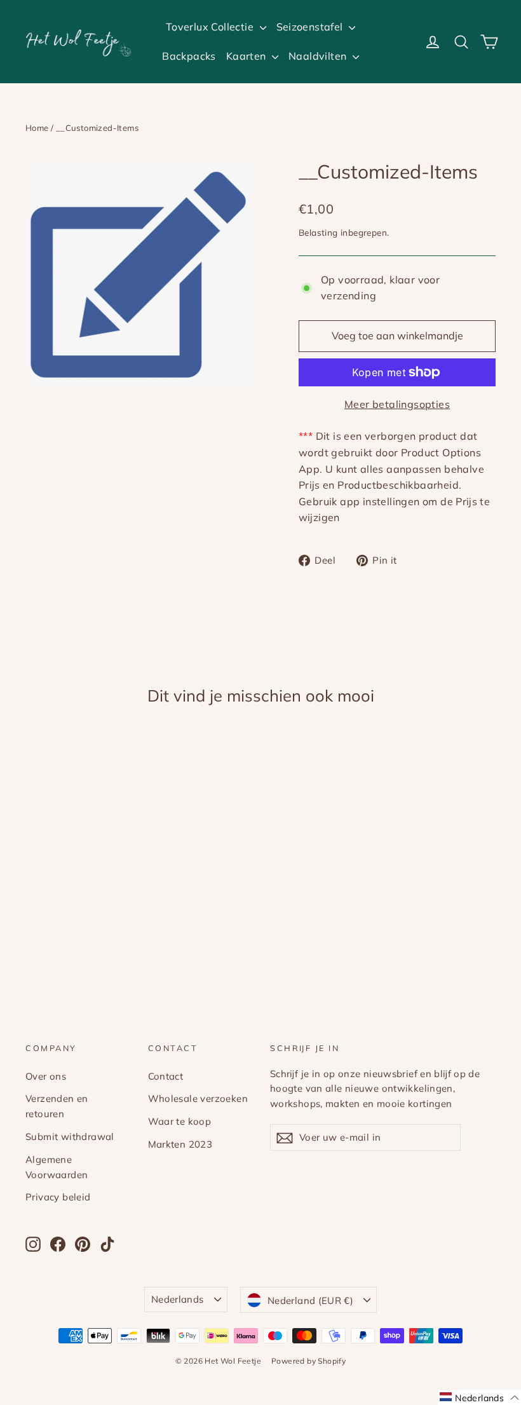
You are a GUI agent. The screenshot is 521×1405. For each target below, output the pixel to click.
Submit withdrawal (69, 1136)
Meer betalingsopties (397, 404)
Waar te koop (180, 1121)
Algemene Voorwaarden (56, 1167)
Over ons (45, 1076)
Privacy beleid (58, 1197)
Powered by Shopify (308, 1361)
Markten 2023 (180, 1144)
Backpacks (189, 56)
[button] (479, 1397)
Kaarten (247, 56)
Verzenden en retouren (56, 1106)
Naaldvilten (318, 56)
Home (37, 128)
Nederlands (177, 1299)
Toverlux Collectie (211, 26)
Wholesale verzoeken (198, 1098)
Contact (166, 1076)
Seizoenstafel (311, 26)
